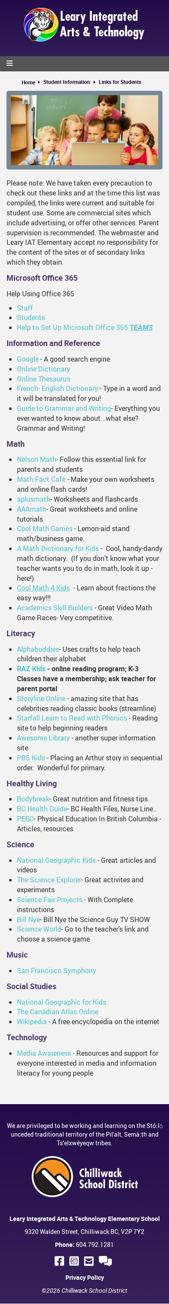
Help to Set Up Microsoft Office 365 (85, 327)
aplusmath (33, 499)
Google (28, 359)
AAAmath (31, 509)
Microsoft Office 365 (42, 277)
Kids (88, 860)
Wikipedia (32, 1021)
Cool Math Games (44, 528)
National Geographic (49, 860)
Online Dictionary (43, 369)
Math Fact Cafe (41, 479)
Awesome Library (43, 738)
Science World (39, 929)
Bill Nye (28, 919)
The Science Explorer (49, 879)
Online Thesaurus (43, 379)
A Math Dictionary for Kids (58, 548)
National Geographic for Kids (61, 1002)
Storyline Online (41, 698)
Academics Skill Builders (55, 607)
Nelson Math (36, 459)
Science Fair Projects (50, 899)
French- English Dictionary (58, 388)
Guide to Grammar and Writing (64, 408)
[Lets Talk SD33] (106, 1261)
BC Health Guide (42, 809)
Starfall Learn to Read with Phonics (72, 718)
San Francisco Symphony (56, 970)
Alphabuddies (38, 649)
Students (31, 317)
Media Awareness (44, 1053)
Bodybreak (33, 799)
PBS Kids (31, 758)
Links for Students (120, 81)
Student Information (66, 81)
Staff (25, 308)
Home (28, 82)
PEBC (25, 818)
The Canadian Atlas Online (57, 1011)
